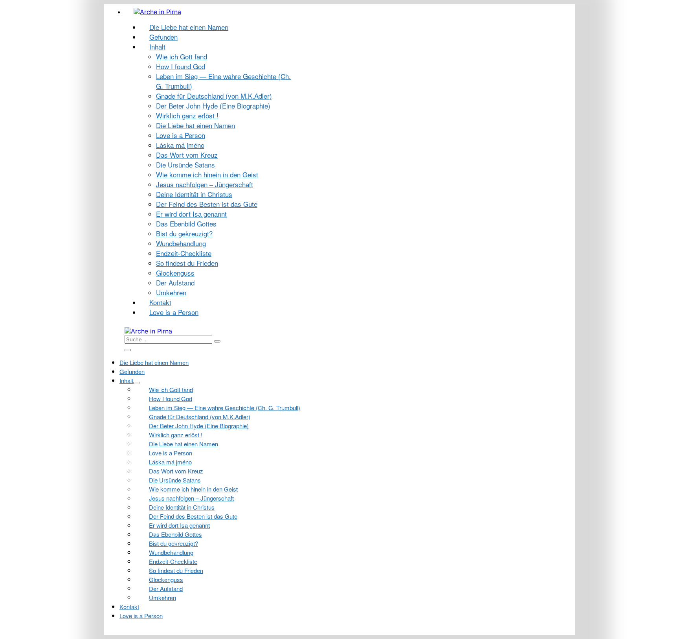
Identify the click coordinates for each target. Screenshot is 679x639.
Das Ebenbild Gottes (186, 223)
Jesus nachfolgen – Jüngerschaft (204, 184)
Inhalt (157, 47)
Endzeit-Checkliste (183, 253)
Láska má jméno (180, 145)
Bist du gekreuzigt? (184, 233)
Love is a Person (180, 135)
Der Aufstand (175, 282)
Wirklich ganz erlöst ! (187, 115)
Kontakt (160, 302)
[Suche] (217, 341)
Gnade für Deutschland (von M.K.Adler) (214, 96)
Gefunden (163, 37)
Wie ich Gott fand (181, 56)
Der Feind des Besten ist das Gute (206, 204)
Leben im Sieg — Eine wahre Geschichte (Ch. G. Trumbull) (224, 407)
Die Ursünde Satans (185, 164)
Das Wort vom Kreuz (187, 155)
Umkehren (171, 292)
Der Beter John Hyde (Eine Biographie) (213, 105)
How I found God (180, 66)
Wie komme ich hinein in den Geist (207, 174)
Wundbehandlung (181, 243)
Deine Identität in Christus (194, 194)
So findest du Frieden (187, 263)
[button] (286, 339)
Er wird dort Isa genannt (191, 214)
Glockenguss (175, 273)
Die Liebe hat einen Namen (188, 27)
